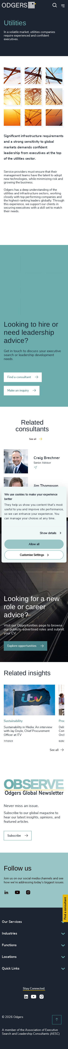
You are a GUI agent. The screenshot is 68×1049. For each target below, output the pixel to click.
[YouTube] (17, 892)
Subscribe (14, 835)
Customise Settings (32, 554)
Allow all (34, 544)
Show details (48, 533)
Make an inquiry (18, 390)
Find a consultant (19, 377)
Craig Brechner (47, 458)
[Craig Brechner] (16, 461)
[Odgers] (19, 5)
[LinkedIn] (6, 893)
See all (54, 749)
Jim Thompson (46, 486)
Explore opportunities (21, 645)
